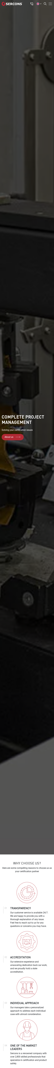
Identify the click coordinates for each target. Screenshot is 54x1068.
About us (9, 437)
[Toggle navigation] (49, 3)
